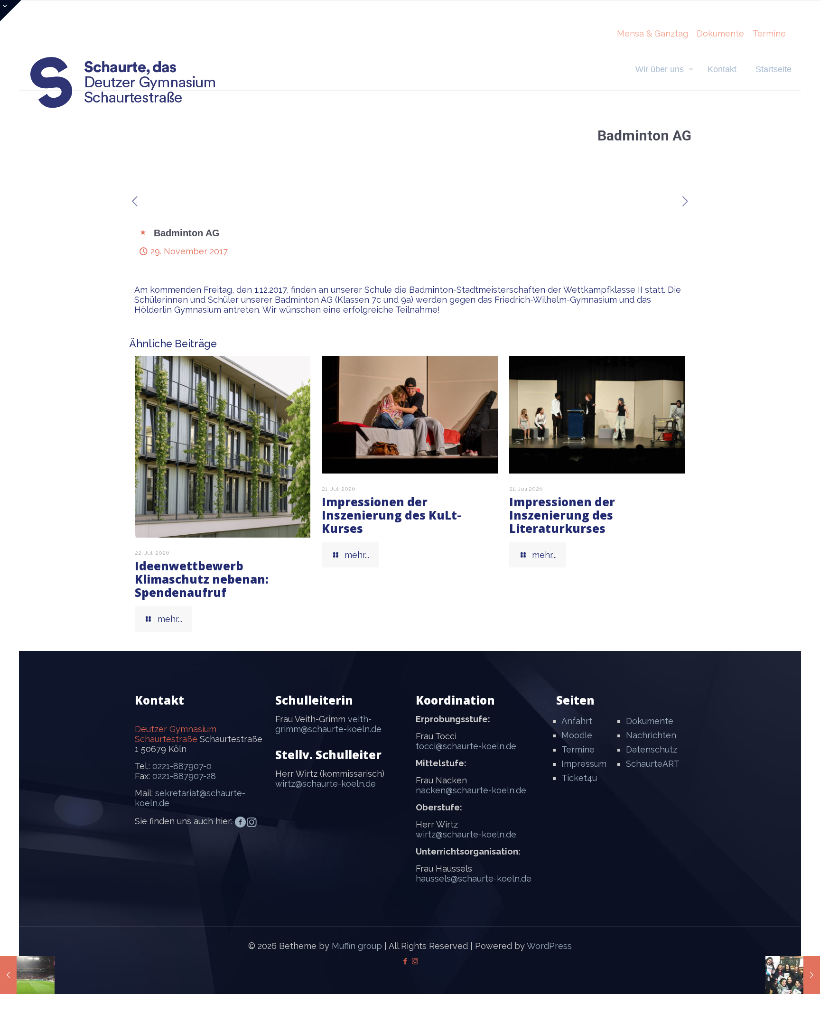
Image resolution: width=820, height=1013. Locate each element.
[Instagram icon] (415, 961)
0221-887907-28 (184, 776)
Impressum (583, 764)
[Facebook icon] (405, 961)
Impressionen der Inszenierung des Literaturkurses (562, 515)
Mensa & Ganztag (652, 33)
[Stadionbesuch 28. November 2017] (27, 975)
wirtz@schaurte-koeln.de (325, 784)
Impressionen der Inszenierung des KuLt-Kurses (391, 515)
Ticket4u (579, 778)
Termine (769, 33)
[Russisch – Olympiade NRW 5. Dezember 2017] (792, 975)
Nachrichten (651, 735)
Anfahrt (576, 721)
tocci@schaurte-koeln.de (466, 746)
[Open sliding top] (10, 10)
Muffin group (357, 946)
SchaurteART (653, 764)
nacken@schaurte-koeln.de (471, 790)
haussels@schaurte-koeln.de (473, 878)
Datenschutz (651, 749)
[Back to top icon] (774, 994)
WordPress (549, 946)
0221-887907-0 (182, 766)
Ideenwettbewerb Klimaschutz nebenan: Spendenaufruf (202, 579)
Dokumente (720, 33)
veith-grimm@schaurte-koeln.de (328, 724)
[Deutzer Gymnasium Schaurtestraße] (123, 82)
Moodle (576, 735)
